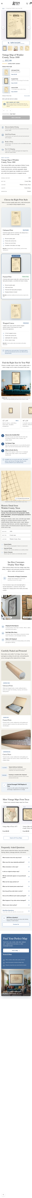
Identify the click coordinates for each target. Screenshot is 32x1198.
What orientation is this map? (10, 866)
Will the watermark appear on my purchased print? (14, 876)
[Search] (27, 3)
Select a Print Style (16, 117)
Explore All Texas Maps (16, 838)
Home (3, 8)
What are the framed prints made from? (13, 886)
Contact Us (16, 924)
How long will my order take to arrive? (13, 891)
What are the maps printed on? (11, 881)
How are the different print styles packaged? (14, 895)
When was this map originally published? (14, 862)
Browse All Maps (7, 954)
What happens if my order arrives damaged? (14, 900)
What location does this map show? (12, 857)
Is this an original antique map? (11, 871)
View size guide (27, 95)
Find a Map (16, 950)
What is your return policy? (10, 905)
